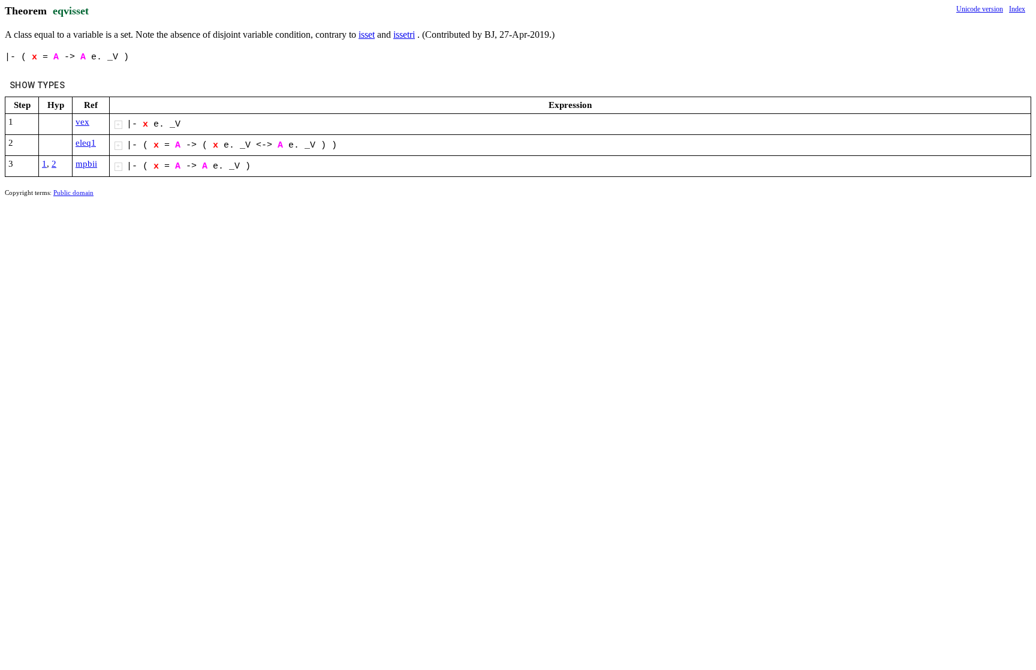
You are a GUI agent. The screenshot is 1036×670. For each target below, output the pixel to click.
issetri (404, 34)
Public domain (73, 192)
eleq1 (86, 143)
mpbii (86, 164)
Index (1017, 9)
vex (82, 122)
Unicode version (979, 9)
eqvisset (71, 11)
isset (367, 34)
